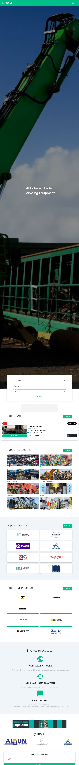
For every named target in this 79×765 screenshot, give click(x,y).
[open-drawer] (73, 3)
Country (16, 389)
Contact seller (15, 435)
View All (67, 416)
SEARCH (39, 396)
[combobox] (39, 380)
